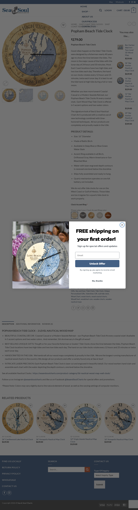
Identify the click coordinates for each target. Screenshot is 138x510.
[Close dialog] (122, 225)
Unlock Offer (97, 264)
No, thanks (97, 280)
